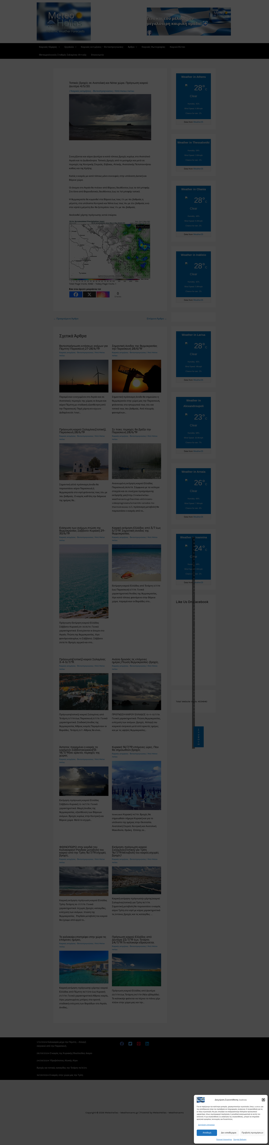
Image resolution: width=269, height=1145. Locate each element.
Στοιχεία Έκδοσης (240, 1140)
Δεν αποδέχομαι (228, 1132)
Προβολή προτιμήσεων (252, 1132)
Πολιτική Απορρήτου (224, 1140)
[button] (263, 1099)
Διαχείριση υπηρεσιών (206, 1125)
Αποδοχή (207, 1132)
